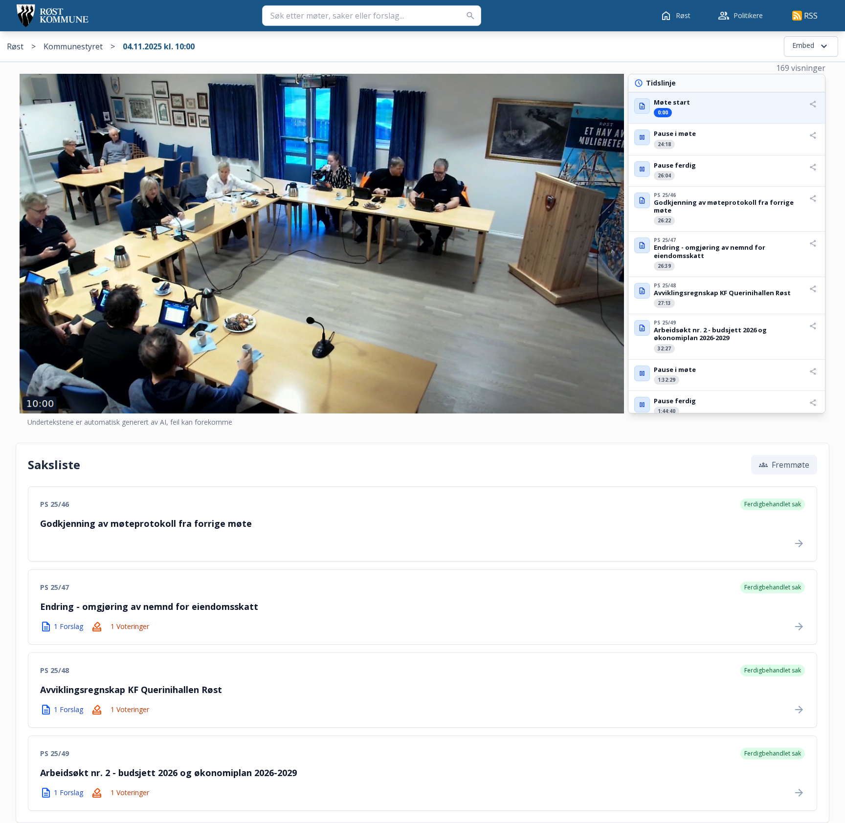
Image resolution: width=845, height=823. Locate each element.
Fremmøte (784, 464)
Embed (811, 46)
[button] (726, 107)
